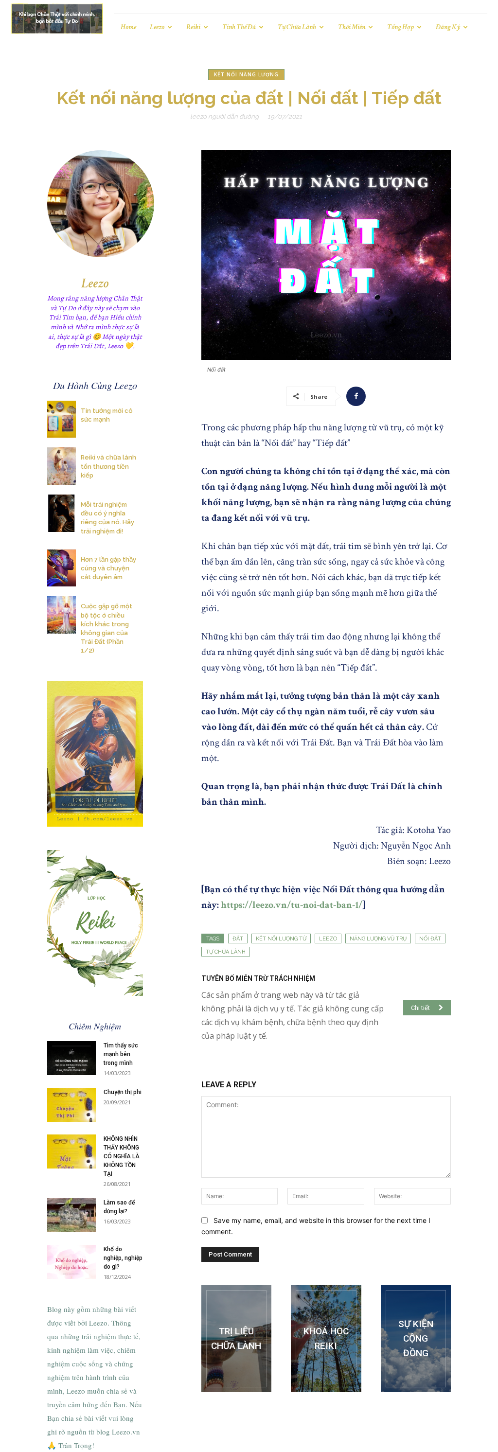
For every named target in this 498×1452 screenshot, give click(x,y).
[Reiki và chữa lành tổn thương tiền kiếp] (61, 466)
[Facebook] (356, 396)
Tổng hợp (400, 27)
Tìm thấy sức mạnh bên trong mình (121, 1054)
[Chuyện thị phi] (71, 1105)
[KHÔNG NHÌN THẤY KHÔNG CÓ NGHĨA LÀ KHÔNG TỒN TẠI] (71, 1151)
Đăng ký (448, 27)
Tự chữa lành (297, 27)
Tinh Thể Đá (239, 27)
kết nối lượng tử (281, 939)
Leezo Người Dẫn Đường (224, 116)
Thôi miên (351, 27)
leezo (328, 939)
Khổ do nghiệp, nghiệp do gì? (123, 1258)
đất (237, 939)
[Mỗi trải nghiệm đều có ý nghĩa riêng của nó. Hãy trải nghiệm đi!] (61, 513)
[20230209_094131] (326, 1338)
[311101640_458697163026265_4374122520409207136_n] (416, 1338)
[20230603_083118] (236, 1338)
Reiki (193, 27)
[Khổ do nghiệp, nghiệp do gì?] (71, 1262)
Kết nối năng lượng (246, 74)
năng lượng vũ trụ (378, 939)
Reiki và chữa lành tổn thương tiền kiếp (108, 466)
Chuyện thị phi (123, 1092)
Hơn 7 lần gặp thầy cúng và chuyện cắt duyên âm (108, 568)
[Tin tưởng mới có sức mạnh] (61, 419)
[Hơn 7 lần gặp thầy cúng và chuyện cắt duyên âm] (61, 568)
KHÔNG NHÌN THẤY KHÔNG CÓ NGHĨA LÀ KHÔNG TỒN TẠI (122, 1156)
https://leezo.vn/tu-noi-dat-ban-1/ (290, 905)
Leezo (157, 27)
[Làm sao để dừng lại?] (71, 1215)
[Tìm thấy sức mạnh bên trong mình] (71, 1058)
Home (128, 27)
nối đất (430, 939)
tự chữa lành (226, 952)
